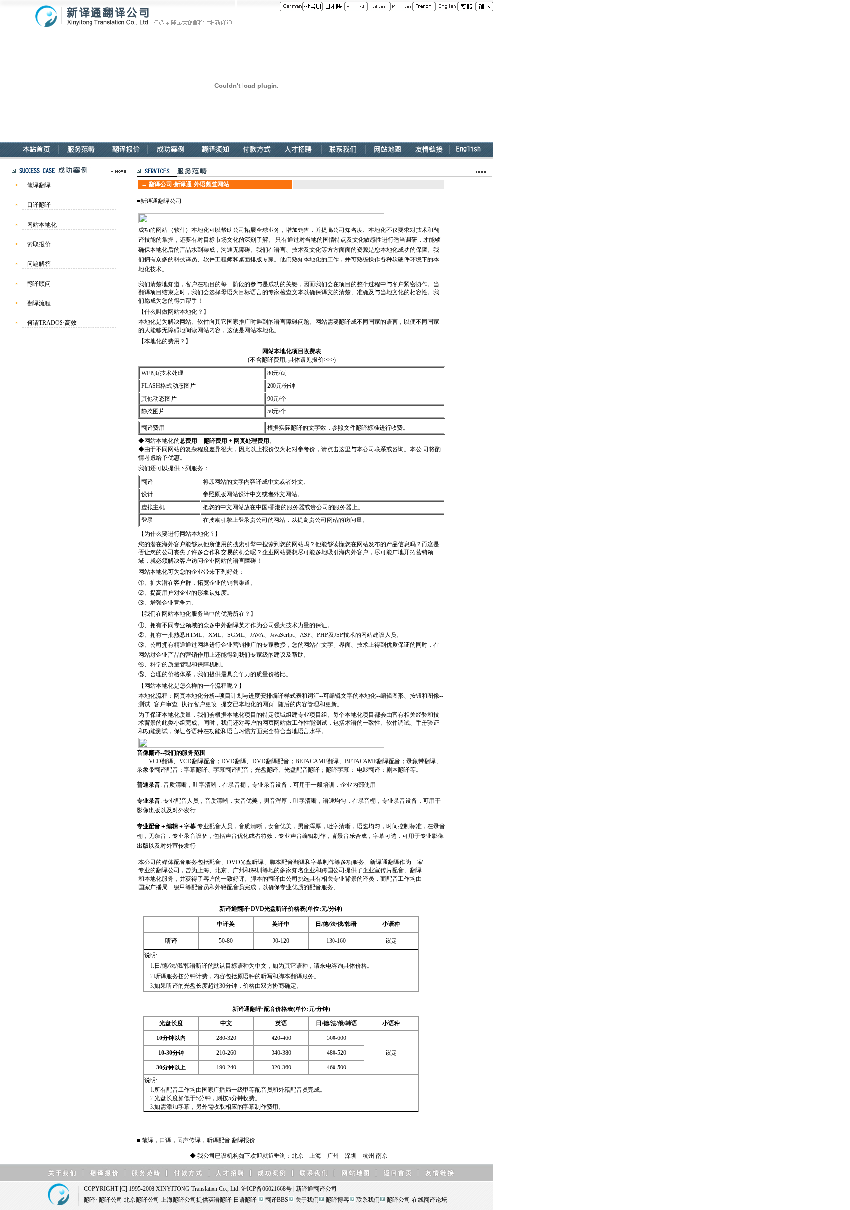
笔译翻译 (39, 185)
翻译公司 (170, 201)
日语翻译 (245, 1199)
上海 (315, 1155)
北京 (298, 1155)
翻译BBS (276, 1199)
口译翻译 (39, 205)
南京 (382, 1155)
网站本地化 (42, 224)
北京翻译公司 (141, 1199)
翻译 (89, 1199)
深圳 (351, 1155)
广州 (333, 1155)
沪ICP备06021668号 (266, 1188)
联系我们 (368, 1199)
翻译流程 (39, 303)
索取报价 (39, 244)
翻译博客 (337, 1199)
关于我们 (307, 1199)
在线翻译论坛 (429, 1199)
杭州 (368, 1155)
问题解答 (39, 263)
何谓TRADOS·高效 (52, 322)
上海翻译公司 (178, 1199)
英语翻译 (220, 1199)
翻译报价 (243, 1140)
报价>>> (323, 359)
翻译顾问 (39, 283)
